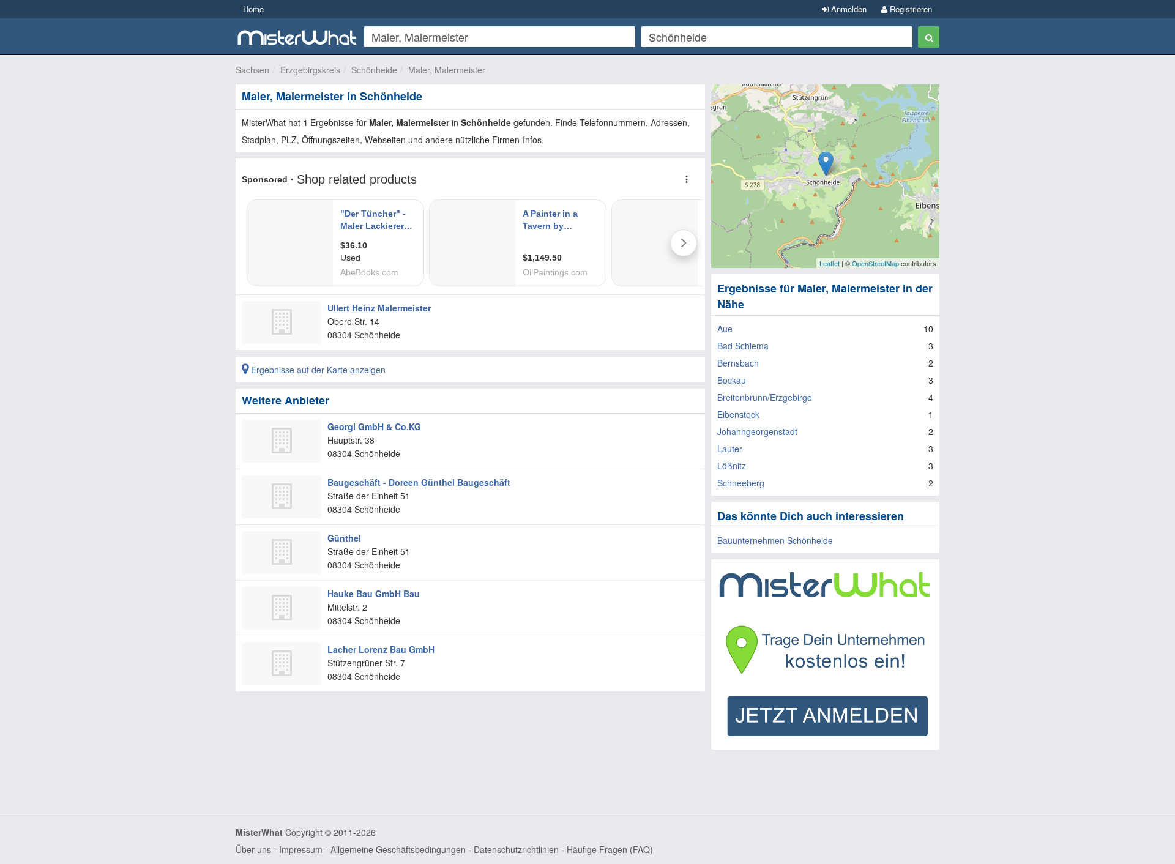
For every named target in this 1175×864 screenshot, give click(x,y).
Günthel (344, 538)
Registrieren (909, 9)
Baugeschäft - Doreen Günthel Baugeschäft (418, 482)
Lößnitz (731, 466)
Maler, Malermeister (446, 70)
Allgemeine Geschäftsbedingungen (398, 849)
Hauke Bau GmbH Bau (373, 593)
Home (253, 9)
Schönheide (374, 70)
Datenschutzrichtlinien (516, 849)
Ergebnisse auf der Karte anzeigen (317, 369)
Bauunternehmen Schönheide (775, 540)
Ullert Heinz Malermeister (379, 308)
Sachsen (252, 70)
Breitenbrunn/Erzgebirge (764, 397)
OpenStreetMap (875, 263)
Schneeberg (740, 483)
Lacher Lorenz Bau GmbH (381, 649)
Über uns (253, 849)
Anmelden (848, 9)
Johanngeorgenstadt (757, 431)
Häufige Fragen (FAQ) (610, 849)
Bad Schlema (743, 346)
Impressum (301, 849)
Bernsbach (738, 363)
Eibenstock (738, 414)
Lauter (729, 448)
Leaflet (829, 263)
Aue (725, 328)
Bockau (731, 380)
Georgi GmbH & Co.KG (374, 426)
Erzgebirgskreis (310, 70)
